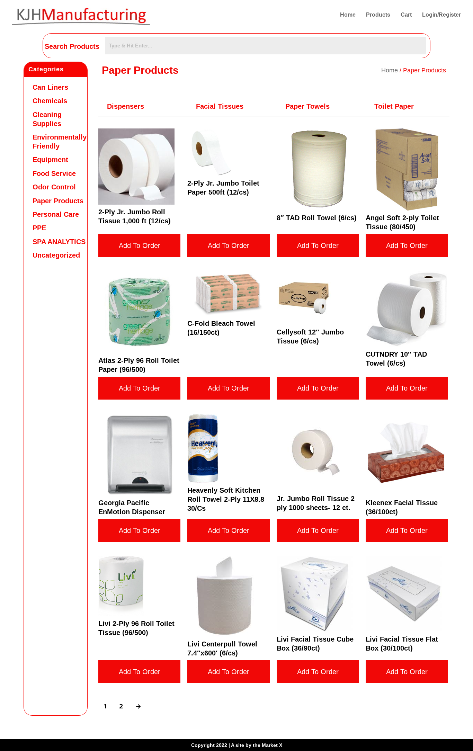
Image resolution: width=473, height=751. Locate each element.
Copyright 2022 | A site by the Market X (236, 745)
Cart (406, 15)
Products (378, 15)
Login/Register (441, 15)
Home (348, 15)
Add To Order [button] (139, 245)
